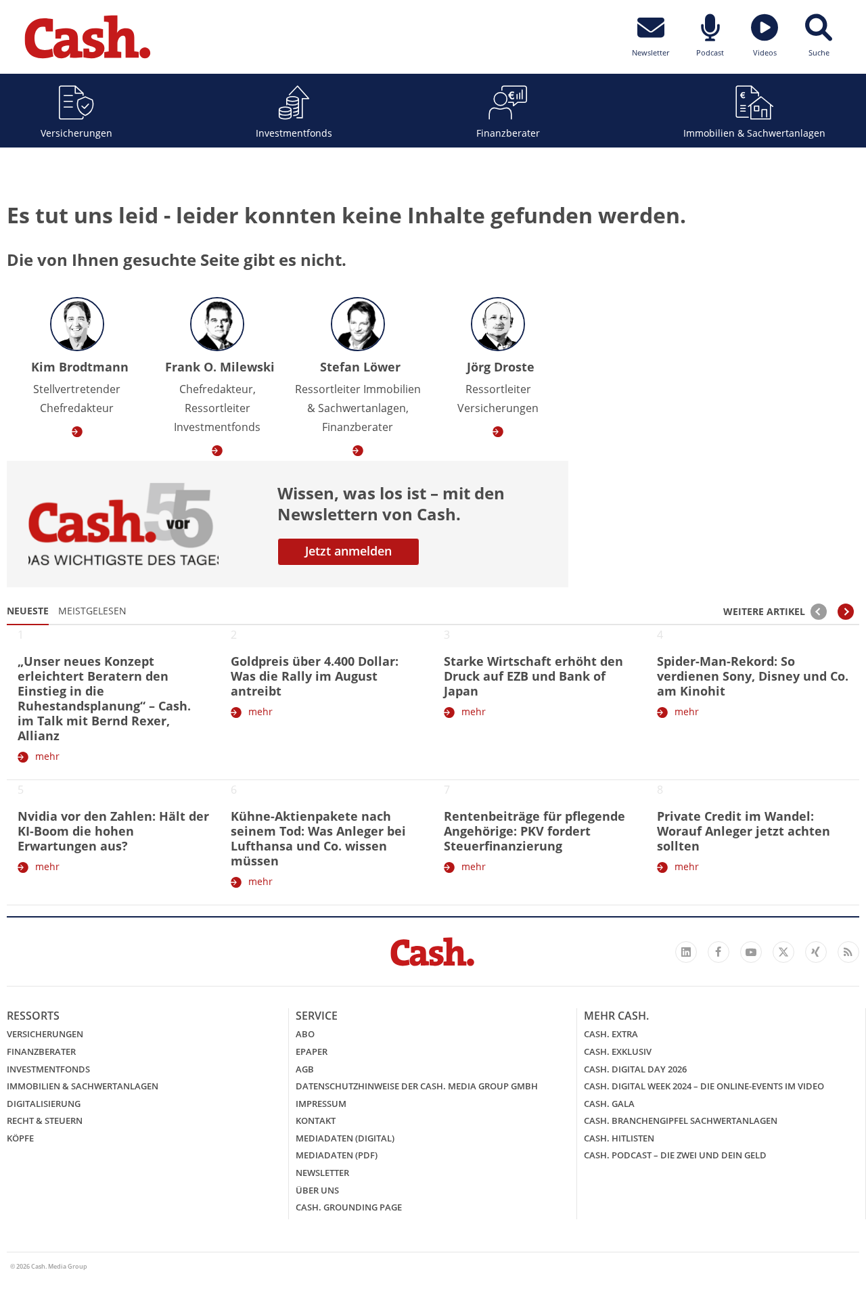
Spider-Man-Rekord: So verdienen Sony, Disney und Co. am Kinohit (752, 676)
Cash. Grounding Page (349, 1207)
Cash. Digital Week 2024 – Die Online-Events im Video (704, 1086)
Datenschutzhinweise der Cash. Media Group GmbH (417, 1086)
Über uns (317, 1190)
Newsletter (322, 1173)
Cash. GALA (609, 1103)
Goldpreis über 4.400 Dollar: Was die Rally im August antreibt (314, 676)
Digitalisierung (44, 1103)
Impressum (321, 1103)
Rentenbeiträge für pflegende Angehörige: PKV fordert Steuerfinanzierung (534, 831)
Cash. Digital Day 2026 (635, 1069)
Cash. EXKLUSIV (618, 1051)
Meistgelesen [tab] (92, 610)
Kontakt (316, 1120)
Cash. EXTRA (611, 1034)
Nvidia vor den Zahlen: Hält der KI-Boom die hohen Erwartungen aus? (113, 831)
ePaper (311, 1051)
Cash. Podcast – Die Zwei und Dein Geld (675, 1155)
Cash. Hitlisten (619, 1138)
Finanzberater (508, 133)
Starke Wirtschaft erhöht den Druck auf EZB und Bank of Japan (533, 676)
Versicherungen (76, 133)
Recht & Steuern (45, 1120)
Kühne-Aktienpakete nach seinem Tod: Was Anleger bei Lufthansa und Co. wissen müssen (318, 838)
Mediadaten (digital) (345, 1138)
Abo (305, 1034)
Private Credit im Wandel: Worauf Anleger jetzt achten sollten (743, 831)
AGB (305, 1069)
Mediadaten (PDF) (337, 1155)
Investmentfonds (294, 133)
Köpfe (20, 1138)
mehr (47, 756)
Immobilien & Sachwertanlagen (754, 133)
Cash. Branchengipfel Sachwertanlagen (680, 1120)
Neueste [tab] (28, 610)
